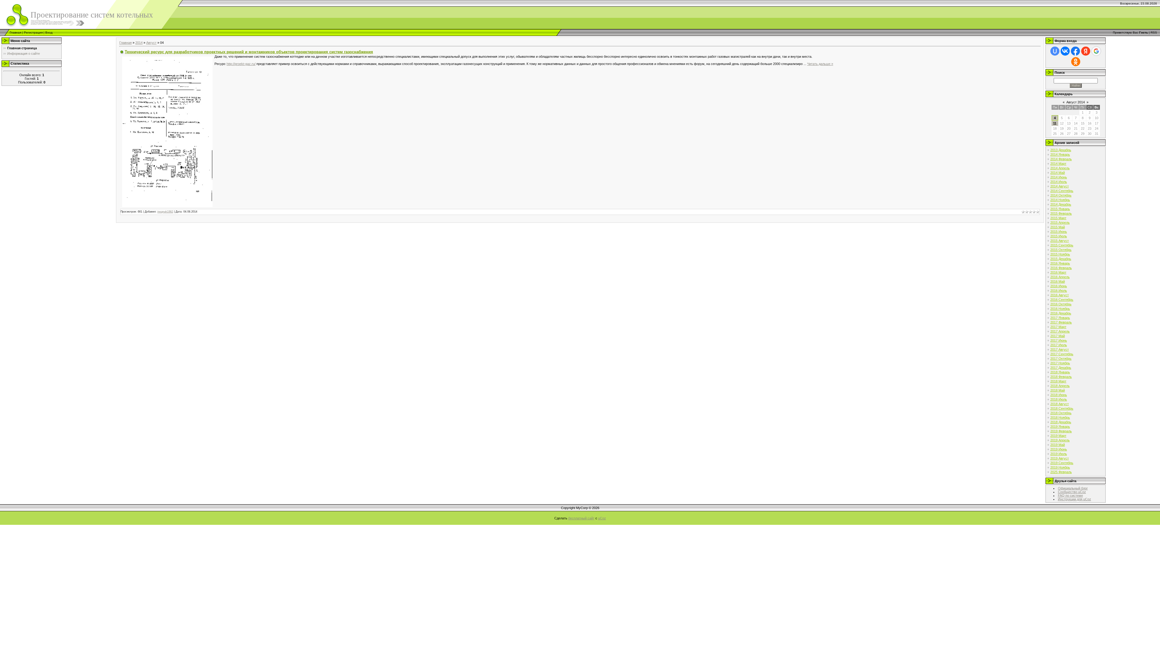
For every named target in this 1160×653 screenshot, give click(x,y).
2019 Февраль (1061, 431)
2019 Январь (1060, 426)
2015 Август (1059, 240)
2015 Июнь (1058, 231)
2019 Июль (1058, 454)
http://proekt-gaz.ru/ (241, 64)
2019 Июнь (1058, 449)
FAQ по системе (1070, 495)
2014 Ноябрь (1060, 200)
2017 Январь (1060, 318)
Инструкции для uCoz (1074, 499)
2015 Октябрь (1060, 250)
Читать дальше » (820, 64)
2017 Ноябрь (1060, 363)
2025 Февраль (1061, 472)
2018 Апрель (1060, 386)
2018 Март (1058, 381)
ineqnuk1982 (165, 211)
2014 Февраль (1061, 159)
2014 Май (1057, 172)
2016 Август (1059, 295)
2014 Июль (1058, 182)
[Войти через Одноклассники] (1075, 61)
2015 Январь (1060, 209)
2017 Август (1059, 349)
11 (1054, 123)
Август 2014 (1075, 102)
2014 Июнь (1058, 177)
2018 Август (1059, 404)
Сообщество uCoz (1072, 492)
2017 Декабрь (1060, 367)
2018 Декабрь (1060, 422)
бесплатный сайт (581, 518)
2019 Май (1057, 445)
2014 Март (1058, 163)
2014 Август (1059, 186)
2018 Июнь (1058, 395)
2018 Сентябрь (1061, 408)
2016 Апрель (1060, 277)
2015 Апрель (1060, 222)
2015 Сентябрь (1061, 245)
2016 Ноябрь (1060, 308)
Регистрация (33, 32)
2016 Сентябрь (1061, 299)
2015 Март (1058, 218)
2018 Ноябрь (1060, 417)
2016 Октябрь (1060, 304)
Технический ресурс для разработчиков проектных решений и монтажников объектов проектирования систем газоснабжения (249, 52)
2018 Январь (1060, 372)
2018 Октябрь (1060, 413)
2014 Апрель (1060, 168)
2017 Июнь (1058, 340)
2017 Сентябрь (1061, 354)
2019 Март (1058, 435)
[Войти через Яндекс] (1085, 51)
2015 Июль (1058, 236)
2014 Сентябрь (1061, 191)
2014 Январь (1060, 154)
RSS (1154, 32)
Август (151, 42)
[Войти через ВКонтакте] (1065, 51)
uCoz (602, 518)
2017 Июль (1058, 345)
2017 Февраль (1061, 322)
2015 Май (1057, 227)
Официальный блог (1073, 488)
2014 (139, 42)
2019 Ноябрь (1060, 467)
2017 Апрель (1060, 331)
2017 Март (1058, 327)
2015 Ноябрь (1060, 254)
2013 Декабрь (1060, 150)
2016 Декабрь (1060, 313)
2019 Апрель (1060, 440)
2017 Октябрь (1060, 358)
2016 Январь (1060, 263)
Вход (49, 32)
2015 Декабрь (1060, 259)
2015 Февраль (1061, 213)
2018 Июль (1058, 399)
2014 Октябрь (1060, 195)
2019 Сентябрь (1061, 463)
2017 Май (1057, 336)
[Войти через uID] (1054, 51)
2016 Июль (1058, 290)
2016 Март (1058, 272)
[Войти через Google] (1096, 51)
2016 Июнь (1058, 286)
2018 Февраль (1061, 376)
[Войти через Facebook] (1075, 51)
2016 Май (1057, 281)
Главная (15, 32)
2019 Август (1059, 458)
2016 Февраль (1061, 268)
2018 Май (1057, 390)
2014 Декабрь (1060, 204)
